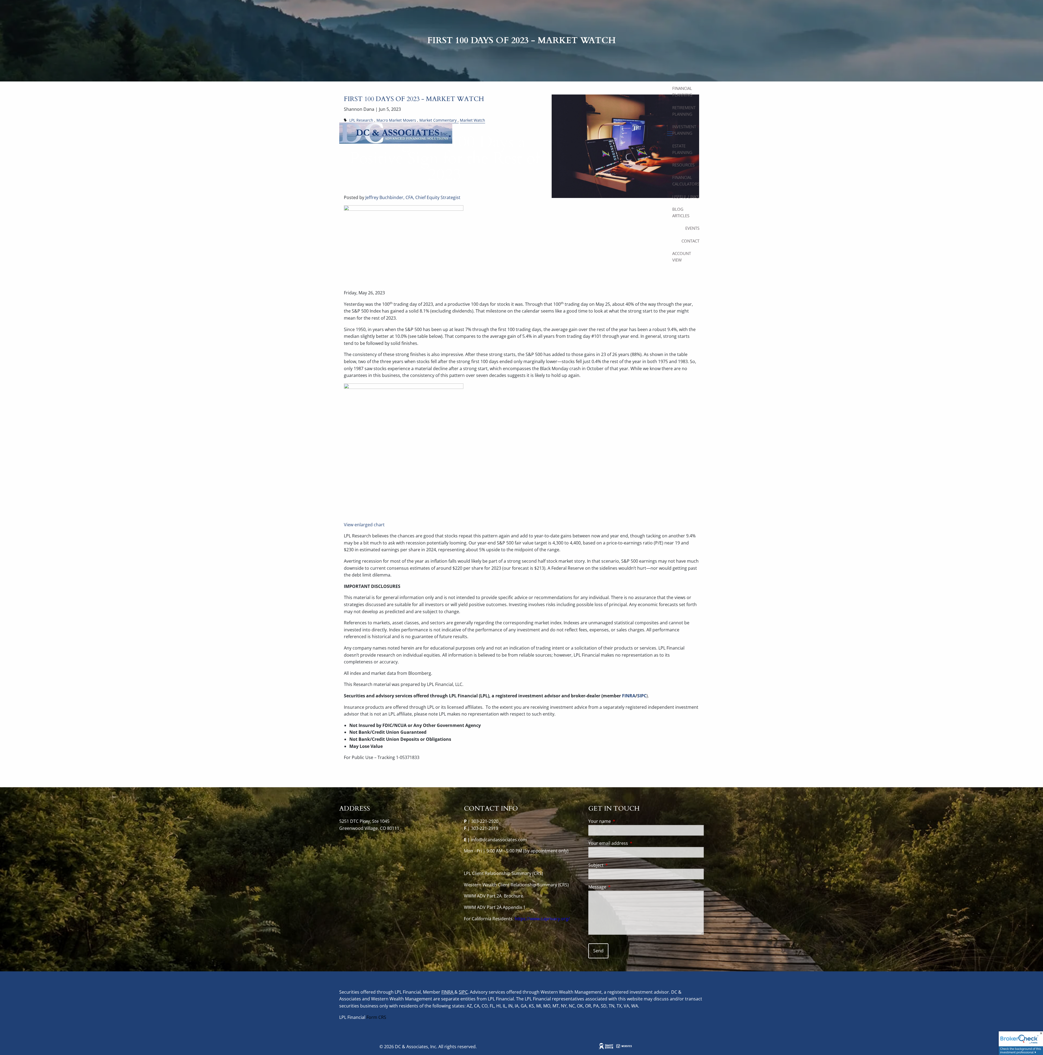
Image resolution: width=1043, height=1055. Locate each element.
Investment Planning (684, 130)
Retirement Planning (684, 111)
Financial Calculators (685, 181)
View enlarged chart (364, 525)
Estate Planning (682, 149)
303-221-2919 (484, 828)
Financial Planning (682, 91)
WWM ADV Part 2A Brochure (494, 896)
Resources (683, 165)
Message (619, 887)
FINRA (447, 992)
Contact (690, 241)
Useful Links (685, 196)
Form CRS (376, 1017)
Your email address (630, 843)
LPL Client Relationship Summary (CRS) (504, 873)
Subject (617, 865)
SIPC (463, 992)
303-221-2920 (484, 821)
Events (692, 228)
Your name (621, 821)
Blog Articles (680, 212)
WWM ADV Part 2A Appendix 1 (495, 907)
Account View (681, 257)
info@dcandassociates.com (499, 840)
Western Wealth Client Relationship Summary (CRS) (516, 885)
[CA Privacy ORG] (514, 919)
